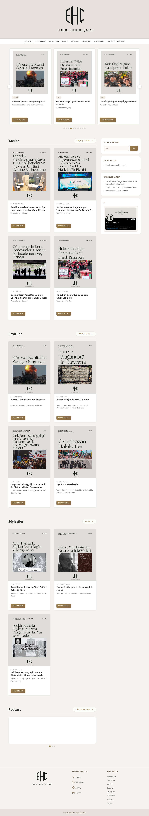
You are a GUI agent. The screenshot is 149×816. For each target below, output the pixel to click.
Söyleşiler (86, 41)
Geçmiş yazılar (83, 141)
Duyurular (54, 41)
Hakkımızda (41, 41)
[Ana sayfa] (41, 778)
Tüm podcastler (83, 709)
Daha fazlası (84, 334)
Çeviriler (75, 41)
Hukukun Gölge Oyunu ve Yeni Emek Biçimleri (73, 103)
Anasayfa (29, 41)
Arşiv (87, 521)
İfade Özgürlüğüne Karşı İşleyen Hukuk (118, 101)
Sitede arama (111, 142)
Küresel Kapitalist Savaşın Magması (28, 101)
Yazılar (65, 41)
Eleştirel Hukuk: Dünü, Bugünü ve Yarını (121, 187)
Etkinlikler (99, 41)
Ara (134, 148)
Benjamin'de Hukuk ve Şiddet (117, 191)
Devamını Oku (19, 120)
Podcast (110, 41)
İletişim (120, 41)
